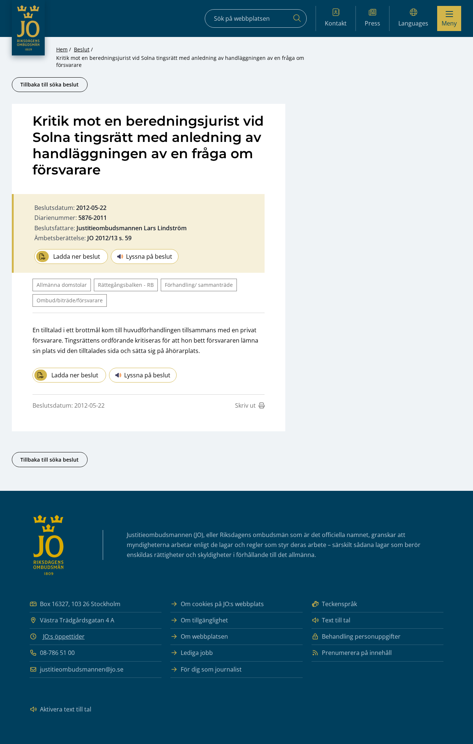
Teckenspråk (339, 604)
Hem (62, 49)
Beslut (81, 49)
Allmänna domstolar (62, 284)
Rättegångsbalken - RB (126, 284)
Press (372, 23)
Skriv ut (245, 405)
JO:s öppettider (64, 636)
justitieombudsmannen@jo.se (81, 669)
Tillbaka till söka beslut (49, 84)
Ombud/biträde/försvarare (70, 300)
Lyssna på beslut (149, 256)
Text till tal (336, 620)
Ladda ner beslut (76, 256)
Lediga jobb (197, 653)
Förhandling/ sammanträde (199, 284)
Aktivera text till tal (65, 709)
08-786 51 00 (57, 653)
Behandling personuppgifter (361, 636)
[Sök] (297, 18)
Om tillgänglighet (204, 620)
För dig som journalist (211, 669)
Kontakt (336, 23)
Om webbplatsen (204, 636)
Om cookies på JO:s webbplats (222, 604)
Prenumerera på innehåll (357, 653)
